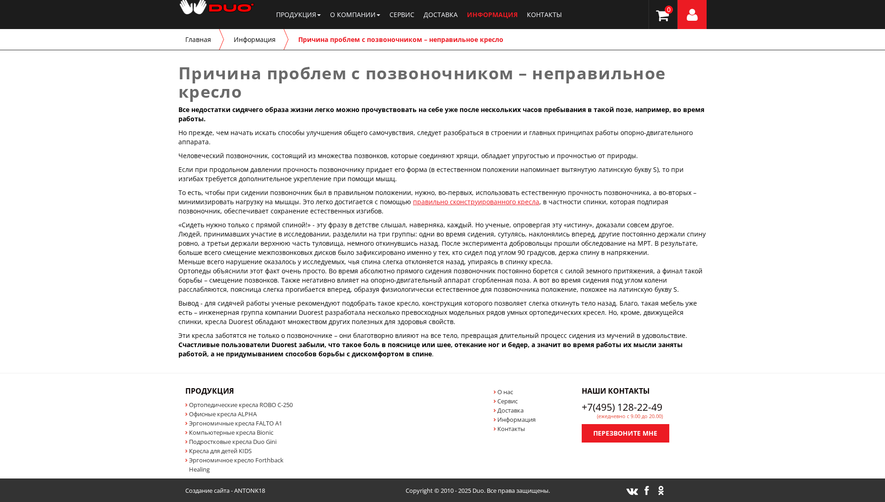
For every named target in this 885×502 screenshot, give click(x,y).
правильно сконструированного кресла (476, 201)
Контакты (544, 14)
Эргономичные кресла (235, 423)
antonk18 (249, 490)
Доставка (441, 14)
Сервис (401, 14)
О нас (505, 392)
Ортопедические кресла (241, 405)
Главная (198, 39)
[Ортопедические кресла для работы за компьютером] (178, 11)
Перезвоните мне (625, 433)
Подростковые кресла (233, 441)
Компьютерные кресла (231, 432)
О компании (353, 14)
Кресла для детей (220, 451)
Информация (492, 14)
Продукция (296, 14)
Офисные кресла (223, 414)
